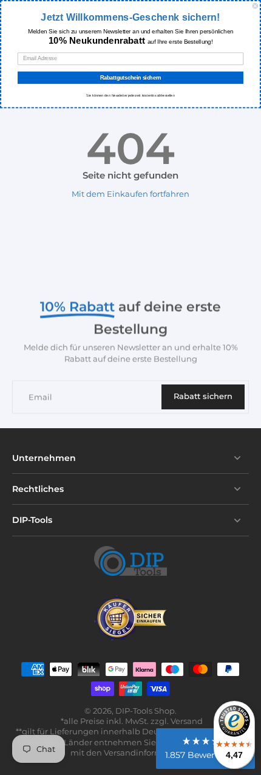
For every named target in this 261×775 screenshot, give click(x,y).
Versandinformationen (149, 752)
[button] (205, 748)
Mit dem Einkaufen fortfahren (130, 194)
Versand (187, 721)
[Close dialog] (255, 5)
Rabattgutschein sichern (130, 77)
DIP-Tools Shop (145, 710)
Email (40, 396)
